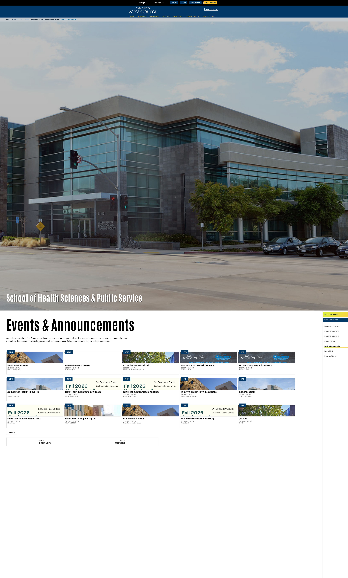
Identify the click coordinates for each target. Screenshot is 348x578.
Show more (12, 432)
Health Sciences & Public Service (50, 20)
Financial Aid (154, 16)
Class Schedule (195, 2)
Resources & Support (330, 356)
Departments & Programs (332, 326)
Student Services (192, 16)
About (132, 16)
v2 (21, 20)
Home (7, 20)
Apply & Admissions (210, 2)
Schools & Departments (31, 20)
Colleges (144, 3)
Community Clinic (329, 341)
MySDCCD (174, 2)
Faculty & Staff (328, 351)
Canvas (184, 2)
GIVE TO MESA (211, 9)
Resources (159, 3)
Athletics (165, 16)
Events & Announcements (332, 346)
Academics (141, 16)
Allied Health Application (331, 336)
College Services (209, 16)
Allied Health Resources (331, 331)
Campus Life (177, 16)
